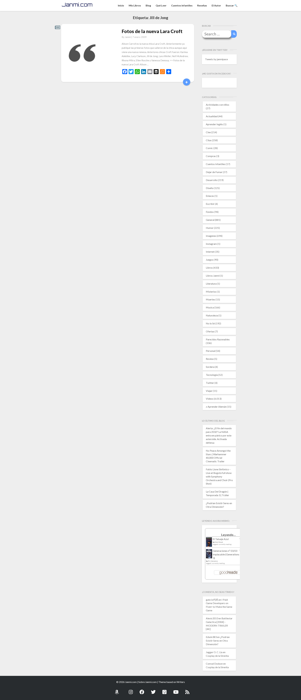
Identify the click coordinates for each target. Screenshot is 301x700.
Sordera (210, 366)
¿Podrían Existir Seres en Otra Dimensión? (218, 640)
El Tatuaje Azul (221, 538)
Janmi (128, 37)
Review (210, 358)
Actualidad (212, 116)
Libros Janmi (212, 275)
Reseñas (202, 5)
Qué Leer (161, 5)
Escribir (210, 203)
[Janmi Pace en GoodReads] (164, 690)
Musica (210, 307)
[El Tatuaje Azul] (209, 543)
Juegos (209, 259)
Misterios (211, 291)
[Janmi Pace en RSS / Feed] (187, 690)
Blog (148, 5)
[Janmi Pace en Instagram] (131, 690)
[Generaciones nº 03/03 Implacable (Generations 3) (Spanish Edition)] (209, 554)
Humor (210, 227)
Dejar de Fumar (214, 171)
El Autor (216, 5)
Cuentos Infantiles (215, 164)
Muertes (210, 299)
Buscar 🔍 (232, 5)
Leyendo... (228, 535)
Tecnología (212, 374)
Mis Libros (135, 5)
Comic (209, 148)
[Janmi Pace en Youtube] (176, 690)
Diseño (209, 187)
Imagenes (211, 235)
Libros (209, 267)
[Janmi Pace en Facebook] (141, 690)
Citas (208, 140)
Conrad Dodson (214, 663)
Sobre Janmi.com (147, 681)
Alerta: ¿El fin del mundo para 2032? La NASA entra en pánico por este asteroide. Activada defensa (219, 435)
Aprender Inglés (214, 124)
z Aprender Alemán (216, 406)
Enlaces (210, 195)
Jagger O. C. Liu (214, 652)
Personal (210, 350)
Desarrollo (211, 179)
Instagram (211, 243)
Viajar (209, 390)
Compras (211, 156)
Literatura (211, 283)
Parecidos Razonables (218, 339)
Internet (210, 251)
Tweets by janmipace (216, 59)
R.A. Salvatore (213, 561)
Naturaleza (212, 315)
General (210, 219)
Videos (209, 398)
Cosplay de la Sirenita (217, 655)
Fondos (210, 211)
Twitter (210, 382)
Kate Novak (219, 542)
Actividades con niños (217, 104)
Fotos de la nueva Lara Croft (152, 31)
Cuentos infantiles (182, 5)
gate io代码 (212, 599)
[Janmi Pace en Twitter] (153, 690)
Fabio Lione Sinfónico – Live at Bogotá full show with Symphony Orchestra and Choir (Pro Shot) (219, 476)
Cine (208, 132)
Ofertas (210, 331)
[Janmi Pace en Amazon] (116, 690)
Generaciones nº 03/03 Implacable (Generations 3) (226, 554)
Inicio (121, 5)
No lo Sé (210, 323)
